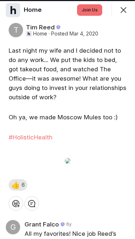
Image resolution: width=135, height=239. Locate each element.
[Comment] (31, 203)
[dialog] (67, 119)
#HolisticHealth (31, 137)
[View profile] (13, 10)
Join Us (90, 10)
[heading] (33, 9)
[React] (16, 203)
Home (40, 34)
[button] (18, 185)
